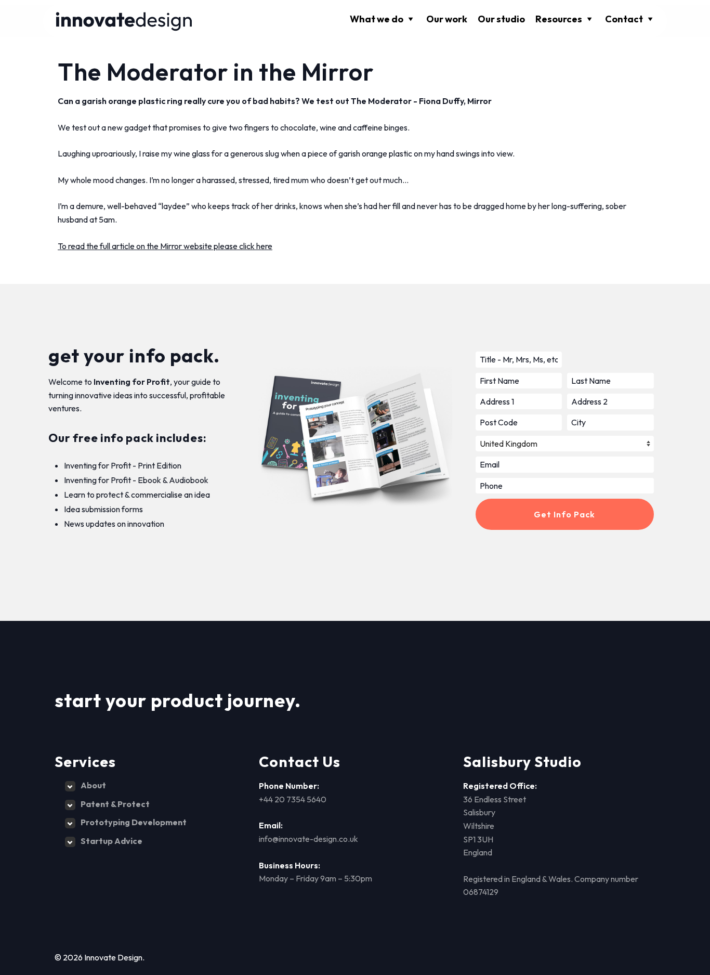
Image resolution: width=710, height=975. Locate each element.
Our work (446, 19)
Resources (558, 19)
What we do (376, 19)
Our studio (501, 19)
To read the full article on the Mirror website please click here (165, 246)
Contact (624, 19)
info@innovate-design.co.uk (308, 839)
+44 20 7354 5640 (292, 799)
